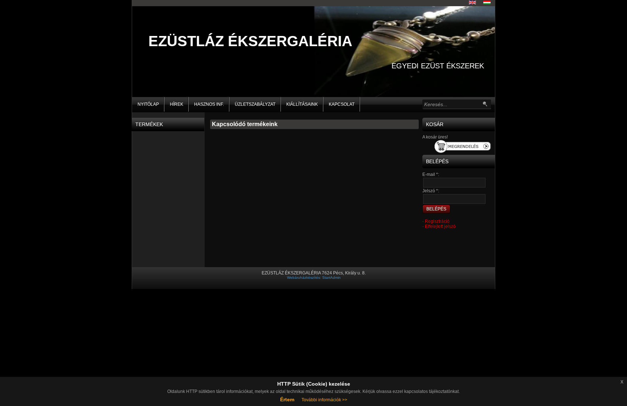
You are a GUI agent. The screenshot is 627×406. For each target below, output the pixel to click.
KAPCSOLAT (342, 104)
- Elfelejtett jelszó (439, 226)
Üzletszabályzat (255, 104)
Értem (287, 399)
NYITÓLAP (148, 104)
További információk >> (324, 399)
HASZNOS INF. (209, 104)
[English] (472, 2)
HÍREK (176, 104)
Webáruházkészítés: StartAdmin (314, 278)
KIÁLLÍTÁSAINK (302, 104)
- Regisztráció (436, 221)
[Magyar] (487, 2)
